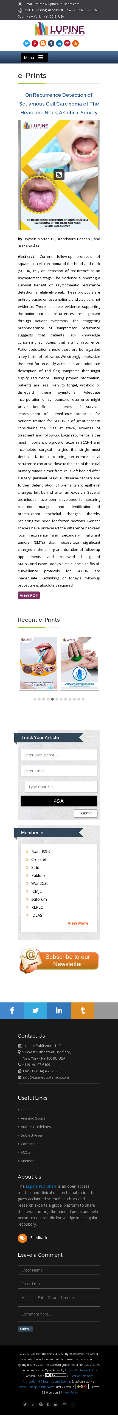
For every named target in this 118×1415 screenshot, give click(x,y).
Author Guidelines (35, 1126)
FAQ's (25, 1152)
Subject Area (31, 1135)
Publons (38, 875)
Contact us (29, 1143)
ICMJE (36, 891)
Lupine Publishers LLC (80, 1370)
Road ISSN (40, 851)
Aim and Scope (33, 1118)
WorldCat (39, 883)
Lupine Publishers (41, 1186)
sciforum (38, 899)
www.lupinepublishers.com (36, 1387)
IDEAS (36, 915)
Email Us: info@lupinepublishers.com (51, 4)
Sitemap (27, 1160)
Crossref (38, 859)
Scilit (34, 867)
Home (25, 1109)
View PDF (29, 595)
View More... (80, 923)
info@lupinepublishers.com (46, 1077)
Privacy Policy (69, 1392)
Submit (86, 813)
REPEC (36, 907)
